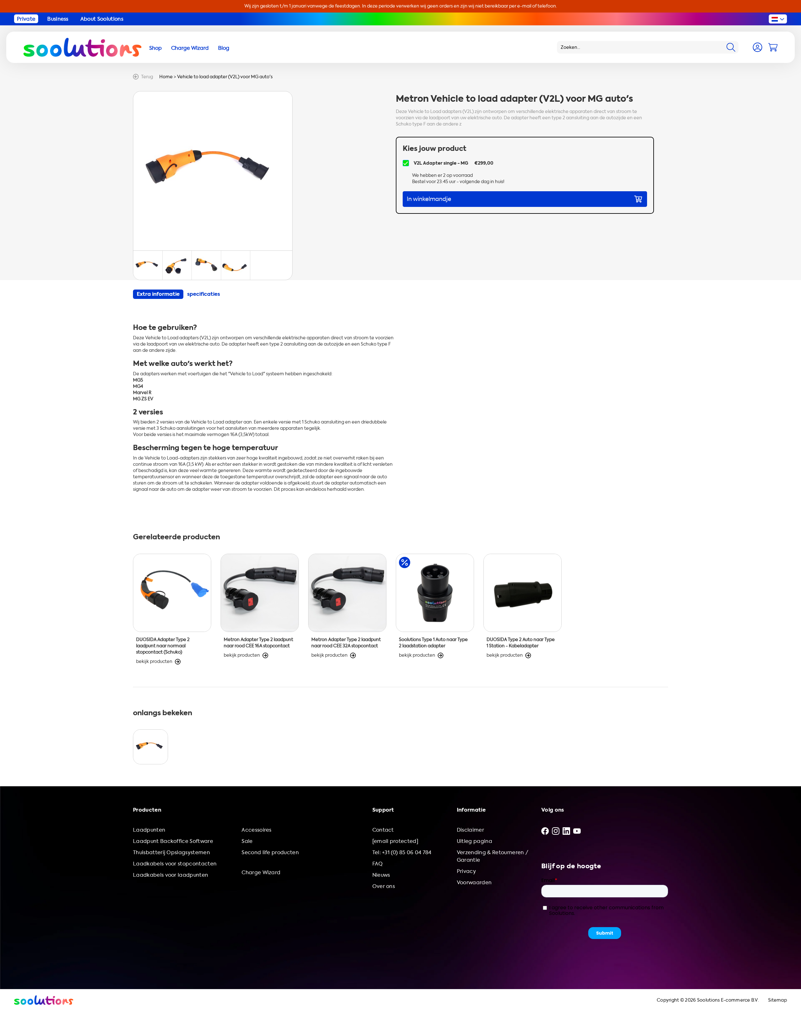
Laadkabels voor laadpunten (170, 875)
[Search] (731, 47)
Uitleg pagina (474, 841)
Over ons (383, 886)
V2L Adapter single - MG (441, 163)
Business (58, 19)
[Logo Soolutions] (82, 47)
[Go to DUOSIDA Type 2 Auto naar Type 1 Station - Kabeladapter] (522, 609)
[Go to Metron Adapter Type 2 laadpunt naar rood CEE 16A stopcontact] (260, 609)
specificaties (203, 294)
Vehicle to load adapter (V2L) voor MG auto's (225, 77)
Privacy (466, 871)
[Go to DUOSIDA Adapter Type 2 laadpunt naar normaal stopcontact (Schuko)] (172, 609)
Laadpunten (149, 830)
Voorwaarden (474, 882)
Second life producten (270, 852)
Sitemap (777, 1000)
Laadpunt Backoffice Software (173, 841)
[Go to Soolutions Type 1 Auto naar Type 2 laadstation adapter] (435, 609)
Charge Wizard (261, 872)
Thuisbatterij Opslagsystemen (171, 852)
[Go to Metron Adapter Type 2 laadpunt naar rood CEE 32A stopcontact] (347, 609)
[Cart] (773, 47)
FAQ (377, 863)
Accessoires (257, 830)
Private (26, 19)
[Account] (757, 47)
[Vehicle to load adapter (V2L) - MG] (150, 746)
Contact (383, 830)
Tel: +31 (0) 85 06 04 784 (401, 852)
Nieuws (381, 875)
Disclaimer (470, 830)
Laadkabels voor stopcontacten (175, 863)
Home (166, 77)
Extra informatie (158, 294)
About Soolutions (101, 19)
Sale (247, 841)
